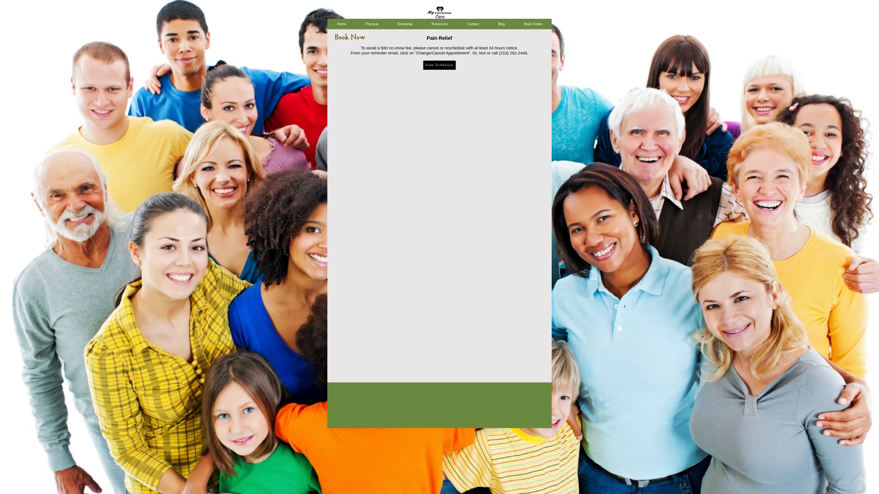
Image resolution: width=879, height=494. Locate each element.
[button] (341, 24)
